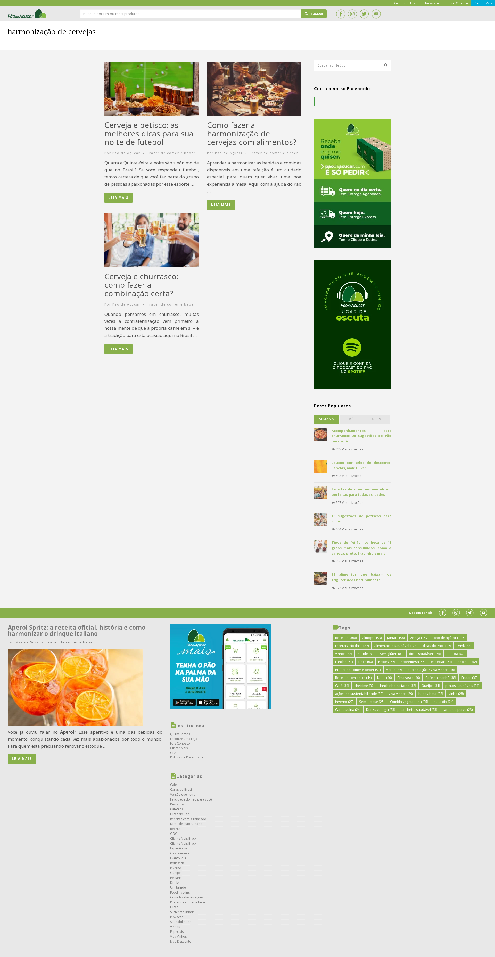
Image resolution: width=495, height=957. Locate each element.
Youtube (376, 14)
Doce (365, 661)
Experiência (178, 848)
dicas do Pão (437, 645)
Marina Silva (27, 642)
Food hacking (180, 892)
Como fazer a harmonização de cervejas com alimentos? (251, 133)
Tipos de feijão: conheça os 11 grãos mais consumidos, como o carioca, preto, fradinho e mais (361, 548)
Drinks (174, 882)
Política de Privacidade (186, 757)
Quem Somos (180, 734)
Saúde (366, 653)
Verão (394, 669)
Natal (384, 677)
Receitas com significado (188, 819)
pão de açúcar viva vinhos (431, 669)
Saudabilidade (180, 922)
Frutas (469, 677)
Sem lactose (371, 701)
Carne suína (347, 709)
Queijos (176, 873)
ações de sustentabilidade (359, 693)
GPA (173, 752)
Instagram (352, 14)
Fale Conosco (180, 743)
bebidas (467, 661)
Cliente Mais (179, 748)
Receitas (346, 637)
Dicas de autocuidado (186, 824)
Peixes (386, 661)
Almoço (372, 637)
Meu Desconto (180, 941)
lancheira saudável (419, 709)
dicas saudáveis (425, 653)
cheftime (364, 685)
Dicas (174, 907)
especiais (441, 661)
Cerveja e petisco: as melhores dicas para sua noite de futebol (148, 133)
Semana (326, 419)
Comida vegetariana (409, 701)
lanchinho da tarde (398, 685)
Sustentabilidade (182, 912)
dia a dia (443, 701)
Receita (175, 829)
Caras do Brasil (181, 789)
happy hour (430, 693)
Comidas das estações (186, 897)
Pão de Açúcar (27, 14)
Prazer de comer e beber (171, 153)
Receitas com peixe (353, 677)
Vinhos (175, 927)
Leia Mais (118, 197)
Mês (352, 419)
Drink (464, 645)
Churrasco (408, 677)
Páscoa (455, 653)
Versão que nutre (182, 794)
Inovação (177, 917)
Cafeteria (177, 809)
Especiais (177, 931)
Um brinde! (178, 887)
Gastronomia (179, 853)
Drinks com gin (380, 709)
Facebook (340, 14)
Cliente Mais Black (183, 838)
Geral (378, 419)
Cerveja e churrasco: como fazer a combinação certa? (141, 285)
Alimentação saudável (395, 645)
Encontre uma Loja (183, 739)
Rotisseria (177, 863)
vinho (456, 693)
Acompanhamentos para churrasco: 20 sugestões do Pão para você (361, 436)
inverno (344, 701)
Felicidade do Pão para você (191, 799)
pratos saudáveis (462, 685)
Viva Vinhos (178, 936)
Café (173, 784)
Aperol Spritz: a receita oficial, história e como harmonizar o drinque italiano (76, 630)
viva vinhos (401, 693)
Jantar (396, 637)
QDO (174, 833)
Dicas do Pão (179, 814)
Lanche (344, 661)
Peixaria (176, 878)
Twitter (364, 14)
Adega (419, 637)
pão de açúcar (449, 637)
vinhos (343, 653)
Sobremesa (413, 661)
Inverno (175, 868)
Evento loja (178, 858)
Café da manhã (440, 677)
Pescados (177, 804)
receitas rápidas (352, 645)
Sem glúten (391, 653)
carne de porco (458, 709)
